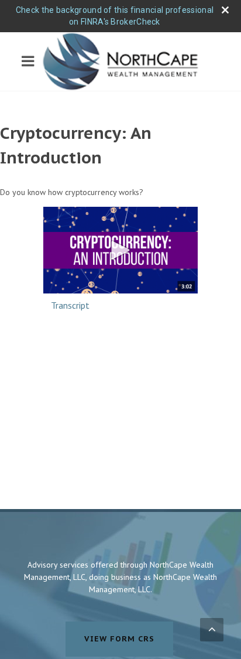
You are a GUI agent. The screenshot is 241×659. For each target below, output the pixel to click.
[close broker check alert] (225, 10)
